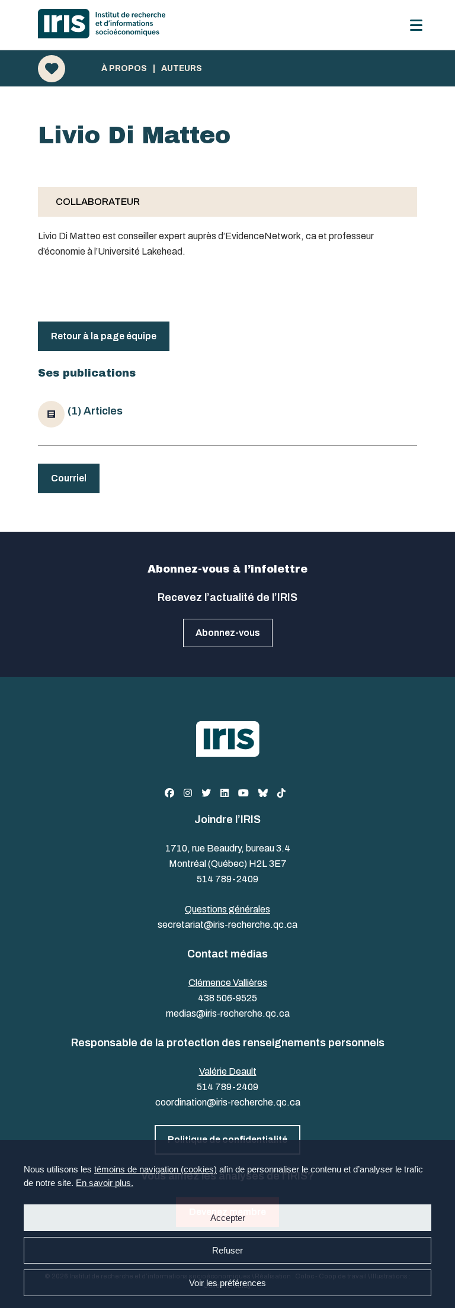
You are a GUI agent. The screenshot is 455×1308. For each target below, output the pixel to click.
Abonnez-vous (228, 633)
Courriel (68, 478)
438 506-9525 (227, 998)
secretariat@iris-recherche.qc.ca (227, 925)
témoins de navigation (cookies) (155, 1169)
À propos (124, 69)
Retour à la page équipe (103, 336)
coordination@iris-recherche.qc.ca (227, 1102)
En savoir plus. (104, 1183)
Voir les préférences (227, 1283)
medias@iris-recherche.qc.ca (228, 1013)
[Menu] (416, 25)
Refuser (227, 1250)
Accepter (227, 1218)
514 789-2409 (227, 879)
